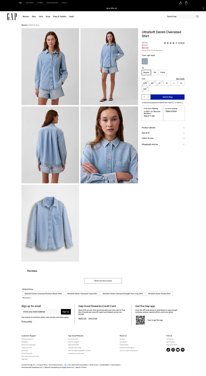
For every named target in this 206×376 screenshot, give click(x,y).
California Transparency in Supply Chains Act (59, 367)
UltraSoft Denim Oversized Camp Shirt (82, 294)
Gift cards (24, 350)
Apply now (82, 318)
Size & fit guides (26, 353)
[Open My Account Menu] (180, 2)
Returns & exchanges (28, 345)
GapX (71, 16)
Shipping (24, 342)
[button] (80, 146)
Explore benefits (73, 345)
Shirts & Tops (34, 25)
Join (153, 116)
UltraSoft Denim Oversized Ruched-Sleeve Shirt (43, 294)
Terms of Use (93, 365)
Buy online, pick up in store (30, 356)
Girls (41, 16)
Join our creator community (129, 350)
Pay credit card (73, 339)
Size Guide (180, 79)
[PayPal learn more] (173, 102)
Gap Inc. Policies (81, 367)
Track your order (26, 348)
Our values (123, 342)
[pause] (203, 8)
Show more (26, 298)
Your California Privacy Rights (78, 365)
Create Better (124, 345)
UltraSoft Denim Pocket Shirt (159, 294)
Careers (122, 339)
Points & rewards (73, 342)
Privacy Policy (42, 365)
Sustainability (104, 365)
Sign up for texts (171, 345)
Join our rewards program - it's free (79, 350)
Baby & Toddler (59, 16)
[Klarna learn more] (182, 102)
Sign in (146, 116)
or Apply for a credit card (76, 353)
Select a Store (171, 111)
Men (34, 16)
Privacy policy (26, 321)
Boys (48, 16)
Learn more (92, 318)
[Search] (197, 16)
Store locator (170, 342)
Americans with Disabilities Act (31, 367)
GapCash (24, 359)
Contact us (169, 339)
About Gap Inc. (116, 365)
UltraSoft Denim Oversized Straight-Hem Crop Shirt (123, 294)
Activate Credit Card (74, 348)
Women (26, 16)
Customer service (27, 339)
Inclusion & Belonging (127, 348)
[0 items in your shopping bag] (186, 2)
